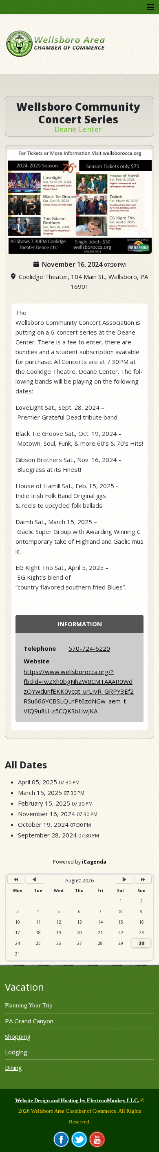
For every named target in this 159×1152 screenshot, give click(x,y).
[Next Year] (143, 880)
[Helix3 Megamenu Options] (150, 7)
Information (79, 624)
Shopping (18, 1036)
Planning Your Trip (29, 1005)
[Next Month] (124, 880)
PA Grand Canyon (29, 1021)
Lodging (16, 1052)
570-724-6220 (89, 648)
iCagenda (94, 861)
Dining (13, 1067)
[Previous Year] (15, 880)
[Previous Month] (34, 880)
